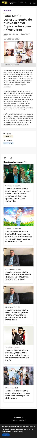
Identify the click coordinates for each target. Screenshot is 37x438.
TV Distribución (8, 136)
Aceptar (6, 435)
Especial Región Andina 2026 (16, 3)
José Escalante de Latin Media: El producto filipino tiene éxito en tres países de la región (17, 394)
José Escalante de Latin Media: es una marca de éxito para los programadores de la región (17, 355)
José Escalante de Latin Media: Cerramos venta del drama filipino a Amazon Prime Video (18, 276)
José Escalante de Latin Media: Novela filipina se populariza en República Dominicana (16, 315)
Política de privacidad (18, 420)
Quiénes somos (18, 417)
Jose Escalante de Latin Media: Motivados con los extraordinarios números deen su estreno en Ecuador (18, 236)
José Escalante (8, 143)
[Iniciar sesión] (29, 3)
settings (21, 431)
